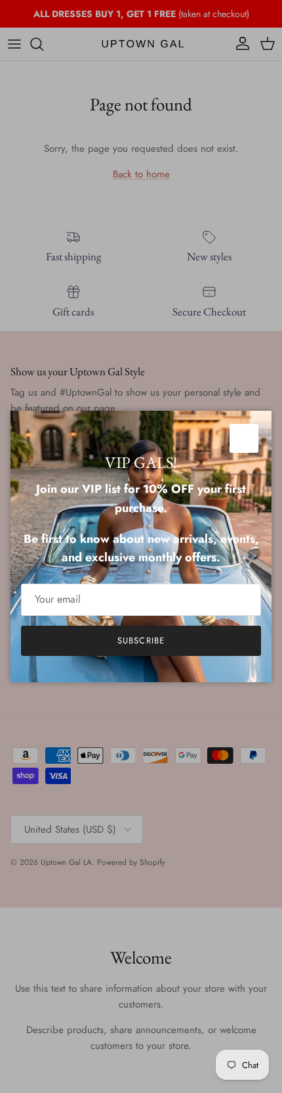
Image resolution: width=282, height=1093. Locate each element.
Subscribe (140, 640)
